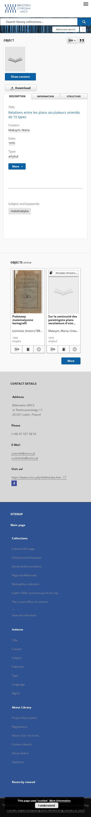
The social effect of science (30, 602)
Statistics (18, 762)
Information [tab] (45, 96)
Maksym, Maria (19, 130)
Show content (20, 77)
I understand (46, 805)
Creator (17, 649)
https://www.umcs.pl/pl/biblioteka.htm (36, 477)
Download (22, 88)
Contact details (22, 744)
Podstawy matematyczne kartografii (22, 319)
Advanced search (65, 29)
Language (18, 684)
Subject (17, 658)
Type (15, 675)
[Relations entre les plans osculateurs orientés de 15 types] (15, 59)
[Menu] (85, 3)
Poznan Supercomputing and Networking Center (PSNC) (46, 810)
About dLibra (20, 753)
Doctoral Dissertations (27, 566)
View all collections (24, 615)
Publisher (18, 667)
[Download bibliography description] (16, 349)
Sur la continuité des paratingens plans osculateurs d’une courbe (62, 319)
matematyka (19, 211)
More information (60, 800)
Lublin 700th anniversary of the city (35, 593)
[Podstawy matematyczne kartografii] (28, 291)
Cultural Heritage (23, 549)
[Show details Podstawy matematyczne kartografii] (38, 349)
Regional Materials (24, 575)
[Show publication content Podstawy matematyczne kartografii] (27, 349)
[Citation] (82, 40)
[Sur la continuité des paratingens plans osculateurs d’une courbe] (64, 291)
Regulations (19, 727)
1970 (11, 143)
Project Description (24, 718)
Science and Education (27, 558)
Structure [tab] (74, 96)
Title (15, 640)
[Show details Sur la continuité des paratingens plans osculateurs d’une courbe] (74, 349)
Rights (16, 693)
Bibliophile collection (25, 584)
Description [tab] (17, 96)
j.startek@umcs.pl (23, 453)
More (70, 361)
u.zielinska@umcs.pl (24, 458)
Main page (17, 525)
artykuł (13, 156)
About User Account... (26, 735)
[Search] (84, 21)
